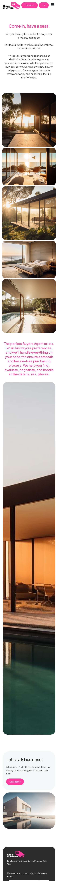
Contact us (30, 5)
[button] (52, 5)
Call (43, 5)
